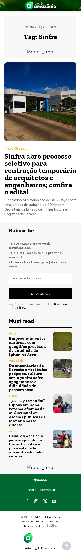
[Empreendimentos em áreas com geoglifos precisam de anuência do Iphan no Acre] (62, 341)
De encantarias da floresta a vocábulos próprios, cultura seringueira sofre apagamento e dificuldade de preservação (28, 377)
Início (29, 27)
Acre (12, 333)
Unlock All (40, 294)
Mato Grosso (15, 148)
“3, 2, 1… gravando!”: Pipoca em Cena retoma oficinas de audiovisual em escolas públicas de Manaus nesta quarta (27, 412)
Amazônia (16, 360)
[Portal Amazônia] (40, 5)
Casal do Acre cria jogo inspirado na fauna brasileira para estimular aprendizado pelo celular (26, 446)
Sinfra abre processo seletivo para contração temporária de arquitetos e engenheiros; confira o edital (40, 174)
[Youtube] (54, 501)
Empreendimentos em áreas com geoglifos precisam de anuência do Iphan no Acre (27, 346)
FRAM (13, 395)
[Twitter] (45, 501)
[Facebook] (27, 501)
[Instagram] (36, 501)
